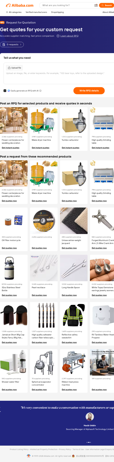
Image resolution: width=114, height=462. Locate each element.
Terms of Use (78, 449)
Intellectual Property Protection (44, 449)
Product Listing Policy (19, 449)
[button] (96, 5)
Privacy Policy (65, 449)
